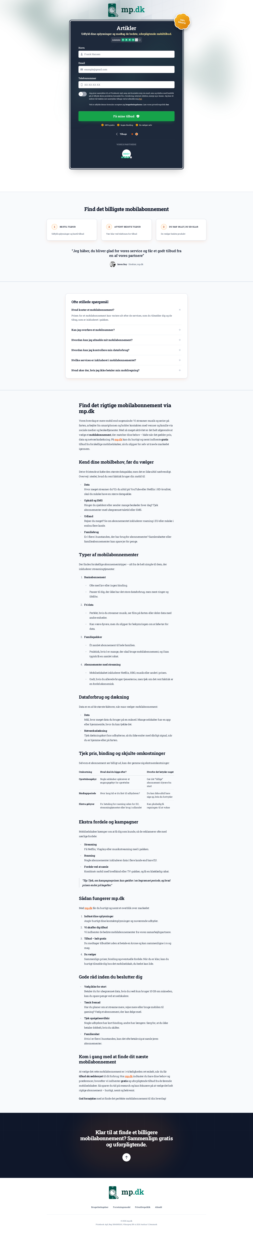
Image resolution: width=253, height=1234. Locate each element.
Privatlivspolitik (142, 1207)
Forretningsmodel (121, 1207)
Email (81, 62)
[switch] (82, 94)
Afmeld (158, 1207)
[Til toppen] (126, 1157)
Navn (81, 47)
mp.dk (118, 439)
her (140, 99)
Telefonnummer (87, 78)
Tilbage (123, 134)
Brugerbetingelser (99, 1207)
